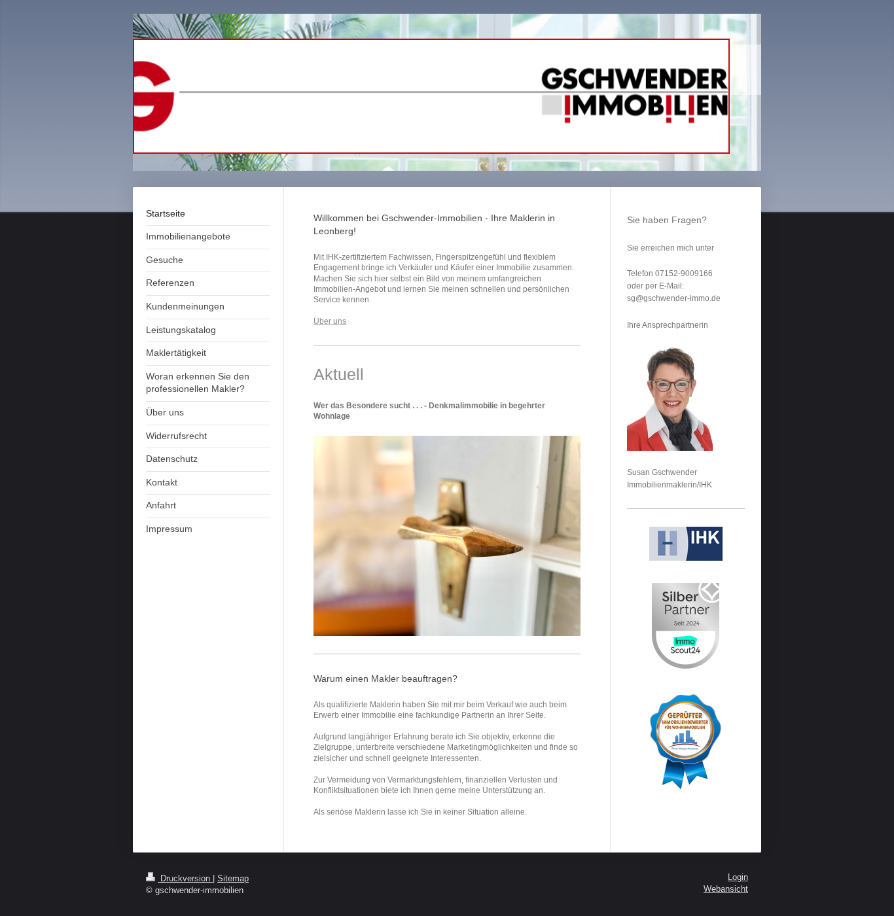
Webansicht (726, 889)
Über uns (329, 321)
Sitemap (233, 878)
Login (738, 877)
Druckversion (185, 878)
